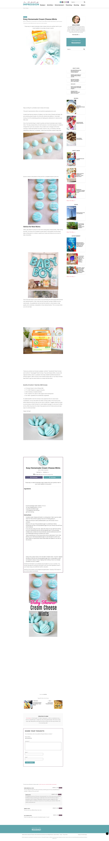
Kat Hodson (28, 718)
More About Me (75, 34)
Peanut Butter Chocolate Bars (79, 139)
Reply (60, 787)
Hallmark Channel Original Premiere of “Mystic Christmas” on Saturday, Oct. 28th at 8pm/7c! (80, 244)
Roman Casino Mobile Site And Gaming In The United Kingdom (76, 87)
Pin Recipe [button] (53, 477)
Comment (27, 741)
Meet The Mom (56, 834)
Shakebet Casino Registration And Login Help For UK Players (75, 92)
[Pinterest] (62, 2)
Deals (45, 698)
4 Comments (33, 21)
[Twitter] (66, 2)
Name (26, 752)
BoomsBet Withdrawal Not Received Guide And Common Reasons (76, 71)
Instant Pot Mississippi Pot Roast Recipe (80, 106)
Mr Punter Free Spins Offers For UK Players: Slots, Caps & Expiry (75, 80)
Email (26, 757)
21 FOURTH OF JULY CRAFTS (80, 159)
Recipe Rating (27, 736)
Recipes (42, 5)
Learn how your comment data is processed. (48, 784)
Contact (61, 834)
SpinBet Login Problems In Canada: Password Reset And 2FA (76, 75)
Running (76, 5)
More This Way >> (71, 200)
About (83, 5)
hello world (73, 83)
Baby (43, 698)
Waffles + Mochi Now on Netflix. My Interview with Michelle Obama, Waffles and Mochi (81, 270)
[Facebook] (60, 2)
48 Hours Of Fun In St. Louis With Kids (80, 213)
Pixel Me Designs (84, 834)
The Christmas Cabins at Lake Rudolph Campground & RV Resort (81, 225)
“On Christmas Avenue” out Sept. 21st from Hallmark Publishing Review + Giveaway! (81, 259)
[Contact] (68, 2)
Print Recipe (34, 477)
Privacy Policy (65, 834)
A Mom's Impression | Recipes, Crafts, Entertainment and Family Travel (31, 3)
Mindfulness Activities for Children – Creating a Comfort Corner (80, 191)
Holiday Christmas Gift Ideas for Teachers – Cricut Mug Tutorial (80, 175)
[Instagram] (64, 2)
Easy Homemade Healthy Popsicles (79, 123)
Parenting (69, 5)
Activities (50, 5)
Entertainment (59, 5)
